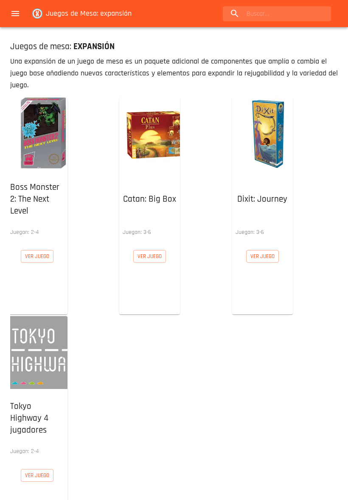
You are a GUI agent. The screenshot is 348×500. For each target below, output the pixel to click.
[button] (37, 168)
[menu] (15, 13)
